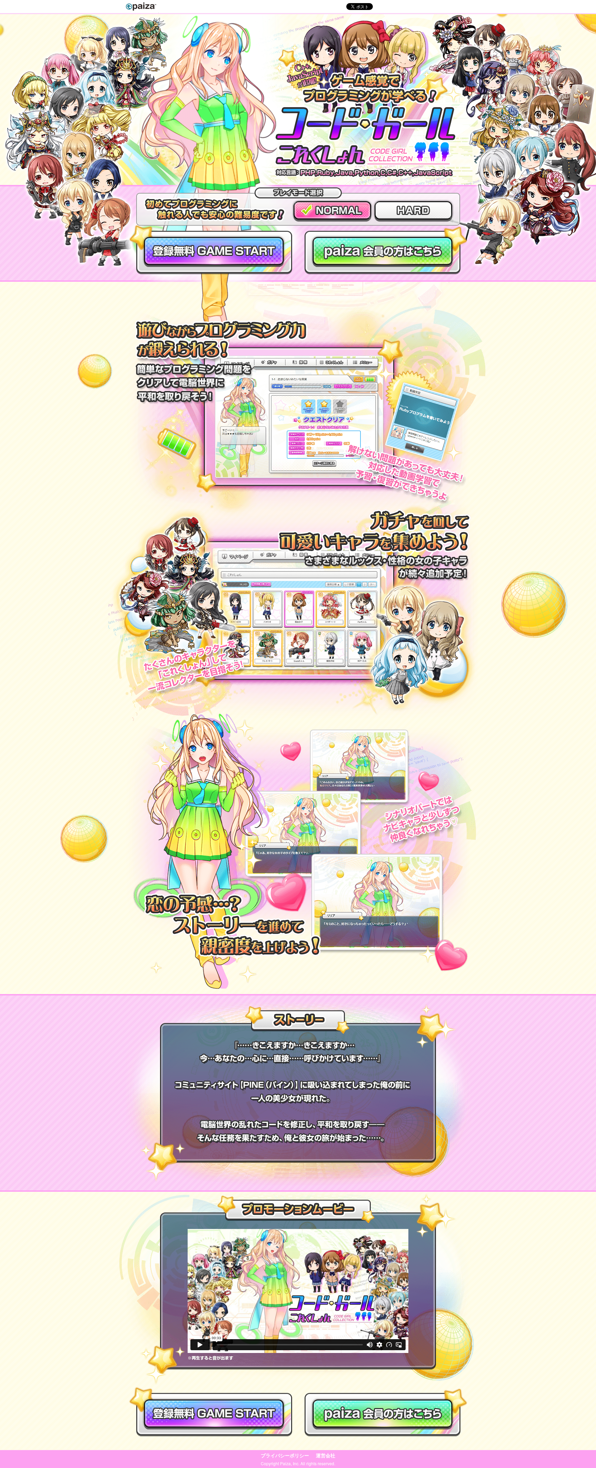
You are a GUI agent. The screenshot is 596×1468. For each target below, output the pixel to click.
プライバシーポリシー (285, 1455)
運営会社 (325, 1455)
